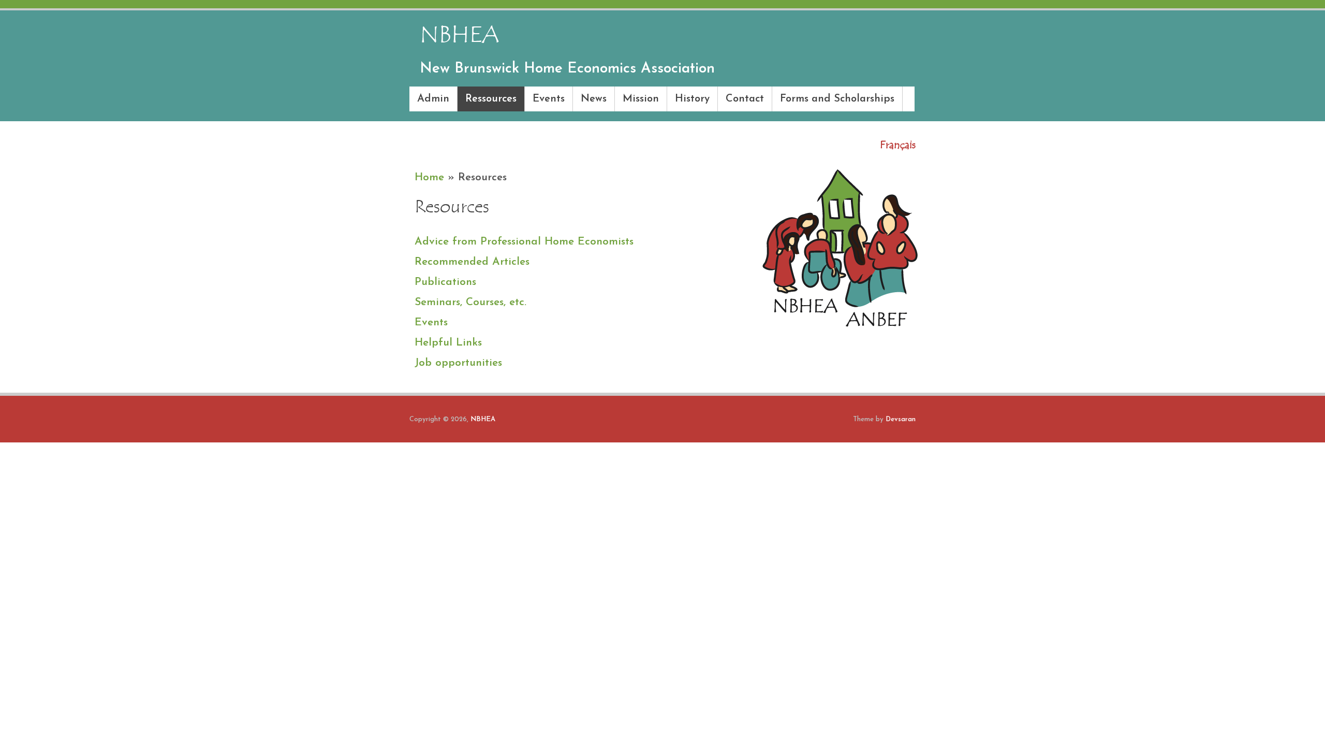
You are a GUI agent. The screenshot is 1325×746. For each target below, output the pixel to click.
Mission (641, 99)
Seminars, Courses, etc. (470, 302)
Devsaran (901, 419)
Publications (445, 282)
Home (429, 177)
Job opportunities (458, 362)
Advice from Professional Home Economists (524, 241)
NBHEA (482, 419)
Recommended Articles (472, 261)
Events (549, 99)
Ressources (491, 99)
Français (898, 145)
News (594, 99)
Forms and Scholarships (837, 99)
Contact (745, 99)
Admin (433, 99)
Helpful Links (448, 342)
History (692, 99)
